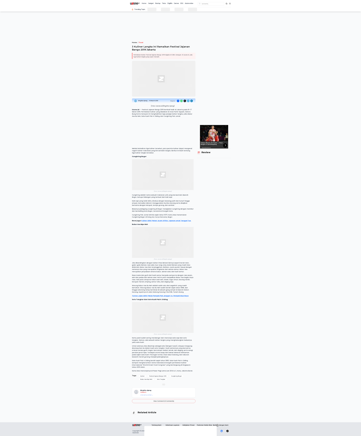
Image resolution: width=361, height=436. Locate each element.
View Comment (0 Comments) (163, 401)
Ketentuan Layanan (172, 425)
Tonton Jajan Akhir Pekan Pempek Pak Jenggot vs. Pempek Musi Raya (160, 296)
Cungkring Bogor (176, 376)
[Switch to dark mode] (227, 4)
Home (144, 3)
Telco (164, 3)
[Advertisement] (9, 43)
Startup (157, 3)
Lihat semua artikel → (146, 395)
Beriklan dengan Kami (220, 425)
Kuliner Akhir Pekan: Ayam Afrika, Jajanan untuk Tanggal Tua (166, 221)
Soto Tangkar (161, 379)
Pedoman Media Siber (204, 425)
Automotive (189, 3)
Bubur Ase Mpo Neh (146, 379)
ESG (181, 3)
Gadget (151, 3)
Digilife (169, 3)
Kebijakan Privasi (189, 425)
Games (176, 3)
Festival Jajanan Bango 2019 (157, 376)
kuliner (142, 376)
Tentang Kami (156, 425)
